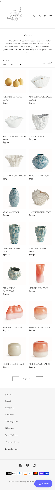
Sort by (6, 60)
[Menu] (50, 16)
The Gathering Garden (23, 481)
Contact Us (10, 407)
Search (8, 400)
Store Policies (11, 435)
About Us (9, 414)
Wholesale (9, 428)
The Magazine (11, 421)
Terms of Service (12, 442)
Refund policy (11, 449)
